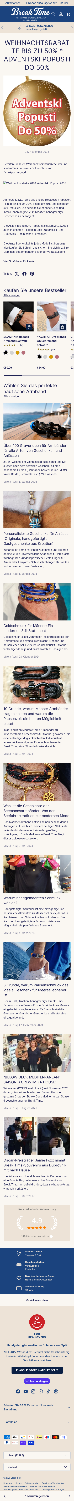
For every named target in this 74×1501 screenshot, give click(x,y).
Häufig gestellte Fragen (54, 1489)
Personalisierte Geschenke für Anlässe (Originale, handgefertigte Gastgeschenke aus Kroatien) (35, 538)
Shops (18, 1483)
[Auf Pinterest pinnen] (32, 274)
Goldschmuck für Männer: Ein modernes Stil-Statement (28, 628)
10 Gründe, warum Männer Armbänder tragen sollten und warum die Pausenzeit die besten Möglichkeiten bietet (35, 716)
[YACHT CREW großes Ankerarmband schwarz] (52, 316)
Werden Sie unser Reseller (42, 1486)
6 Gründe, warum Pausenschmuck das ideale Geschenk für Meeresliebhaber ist (35, 990)
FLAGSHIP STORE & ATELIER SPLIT (37, 1370)
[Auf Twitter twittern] (17, 274)
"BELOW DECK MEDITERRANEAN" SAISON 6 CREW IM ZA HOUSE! (31, 1079)
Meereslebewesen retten (15, 1486)
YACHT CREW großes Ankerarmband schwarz (51, 341)
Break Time (16, 1478)
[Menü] (5, 14)
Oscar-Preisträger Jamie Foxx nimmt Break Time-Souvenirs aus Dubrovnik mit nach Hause (34, 1165)
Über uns (7, 1483)
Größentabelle (31, 1483)
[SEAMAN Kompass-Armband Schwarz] (18, 316)
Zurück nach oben (37, 1300)
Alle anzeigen (11, 295)
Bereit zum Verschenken (53, 1483)
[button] (68, 14)
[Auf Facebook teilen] (24, 274)
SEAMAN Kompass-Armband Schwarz (16, 338)
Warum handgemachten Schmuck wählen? (31, 900)
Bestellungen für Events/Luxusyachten (21, 1489)
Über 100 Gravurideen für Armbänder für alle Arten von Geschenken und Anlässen (34, 450)
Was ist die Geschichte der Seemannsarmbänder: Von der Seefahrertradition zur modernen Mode (36, 811)
